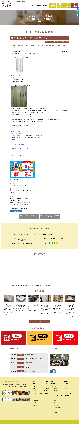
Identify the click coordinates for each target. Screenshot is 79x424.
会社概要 (66, 381)
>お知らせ (66, 388)
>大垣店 (34, 402)
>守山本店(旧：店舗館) (37, 393)
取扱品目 (53, 383)
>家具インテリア (54, 386)
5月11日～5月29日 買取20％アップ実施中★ (35, 367)
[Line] (77, 12)
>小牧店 (34, 388)
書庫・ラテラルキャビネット (52, 41)
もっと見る (39, 321)
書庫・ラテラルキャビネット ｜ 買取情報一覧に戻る (50, 216)
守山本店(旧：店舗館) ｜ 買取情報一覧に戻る (29, 216)
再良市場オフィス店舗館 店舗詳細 (19, 155)
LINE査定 (60, 6)
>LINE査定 (66, 400)
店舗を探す (38, 5)
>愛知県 (45, 383)
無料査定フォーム (53, 6)
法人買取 (46, 390)
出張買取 (46, 381)
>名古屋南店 (35, 400)
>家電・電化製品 (54, 388)
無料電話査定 (67, 6)
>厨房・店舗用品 (54, 405)
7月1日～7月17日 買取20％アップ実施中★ (34, 358)
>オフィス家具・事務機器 (56, 407)
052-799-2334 (19, 81)
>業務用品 (53, 402)
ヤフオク (14, 150)
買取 (26, 5)
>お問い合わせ (67, 395)
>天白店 (34, 395)
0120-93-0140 (21, 243)
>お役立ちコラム (67, 390)
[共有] (77, 15)
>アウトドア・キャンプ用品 (57, 395)
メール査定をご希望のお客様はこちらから (21, 144)
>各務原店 (35, 405)
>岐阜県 (45, 386)
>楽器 (52, 393)
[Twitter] (77, 10)
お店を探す (35, 386)
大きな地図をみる (48, 285)
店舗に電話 (74, 6)
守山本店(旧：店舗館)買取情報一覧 (35, 27)
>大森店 (34, 390)
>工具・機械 (53, 400)
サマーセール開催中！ (30, 354)
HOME (19, 5)
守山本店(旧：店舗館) (23, 27)
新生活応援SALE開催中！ (31, 371)
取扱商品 (45, 5)
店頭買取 (35, 383)
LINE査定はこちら (16, 211)
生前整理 (46, 393)
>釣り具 (52, 414)
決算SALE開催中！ (29, 362)
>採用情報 (66, 383)
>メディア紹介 (67, 386)
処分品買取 (46, 388)
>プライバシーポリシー (69, 393)
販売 (32, 5)
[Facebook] (77, 7)
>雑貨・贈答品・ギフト (56, 390)
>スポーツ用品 (54, 412)
